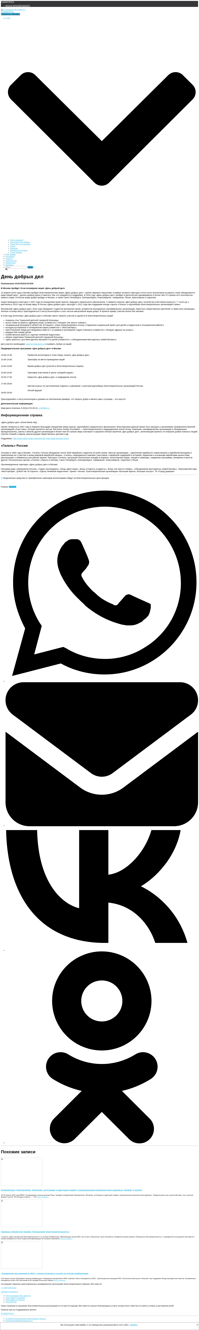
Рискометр (10, 257)
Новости (9, 259)
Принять (134, 1325)
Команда (14, 248)
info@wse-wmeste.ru (9, 1292)
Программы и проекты (15, 1300)
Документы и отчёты (19, 250)
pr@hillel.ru (44, 408)
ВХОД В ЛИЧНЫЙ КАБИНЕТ (18, 6)
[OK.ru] (102, 1143)
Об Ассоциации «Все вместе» (18, 1296)
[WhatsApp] (102, 681)
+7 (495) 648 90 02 (8, 1288)
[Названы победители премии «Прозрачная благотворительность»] (21, 1226)
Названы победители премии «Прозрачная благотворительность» (35, 1232)
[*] (2, 478)
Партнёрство (11, 261)
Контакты (9, 265)
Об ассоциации (16, 240)
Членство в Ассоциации (20, 244)
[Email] (102, 826)
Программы (11, 255)
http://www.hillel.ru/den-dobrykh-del (29, 438)
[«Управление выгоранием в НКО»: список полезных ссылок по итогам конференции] (21, 1268)
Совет (12, 246)
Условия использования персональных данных (26, 1319)
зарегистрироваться (35, 344)
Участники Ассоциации (20, 242)
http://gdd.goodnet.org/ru (57, 438)
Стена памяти (16, 252)
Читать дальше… (43, 1197)
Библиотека (11, 263)
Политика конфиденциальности (19, 1321)
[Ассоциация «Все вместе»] (13, 10)
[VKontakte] (102, 950)
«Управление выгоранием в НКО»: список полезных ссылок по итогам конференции (44, 1273)
